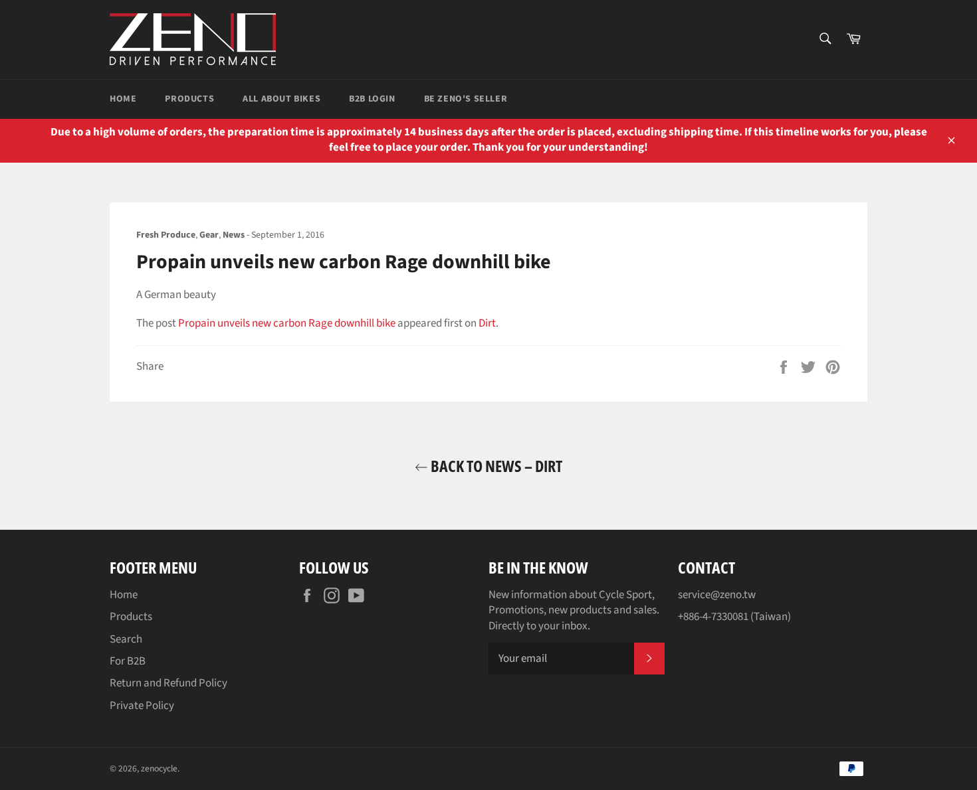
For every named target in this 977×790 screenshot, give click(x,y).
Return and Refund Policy (168, 683)
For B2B (128, 661)
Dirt (487, 323)
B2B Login (372, 99)
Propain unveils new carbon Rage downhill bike (286, 323)
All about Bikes (281, 99)
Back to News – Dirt (495, 466)
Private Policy (142, 706)
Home (123, 99)
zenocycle (159, 768)
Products (189, 99)
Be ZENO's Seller (466, 99)
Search (126, 639)
